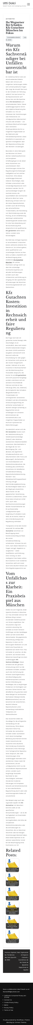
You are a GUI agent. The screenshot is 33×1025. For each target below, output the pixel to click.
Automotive (10, 19)
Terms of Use (8, 1010)
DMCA (6, 1005)
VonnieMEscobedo (13, 37)
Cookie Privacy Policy (11, 1002)
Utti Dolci (9, 3)
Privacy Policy (8, 1008)
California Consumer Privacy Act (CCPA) (15, 996)
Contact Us (8, 1000)
